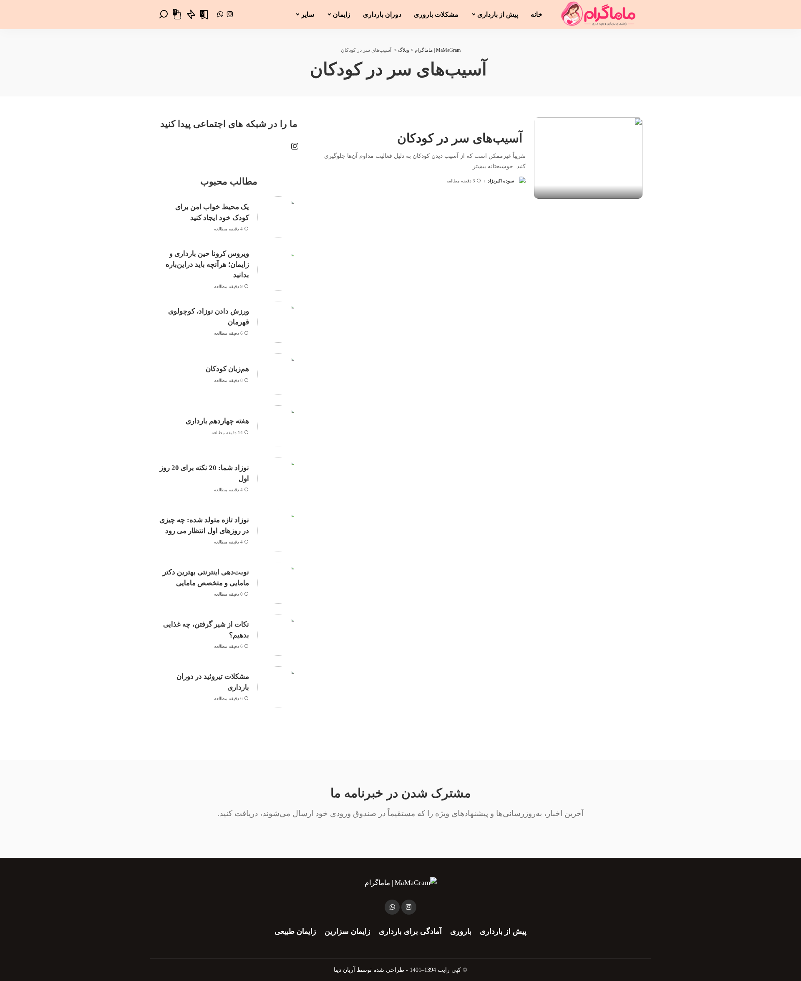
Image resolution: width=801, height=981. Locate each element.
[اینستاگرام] (230, 14)
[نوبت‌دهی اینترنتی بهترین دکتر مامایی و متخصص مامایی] (278, 583)
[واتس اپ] (220, 14)
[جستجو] (164, 14)
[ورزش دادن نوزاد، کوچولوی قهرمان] (278, 322)
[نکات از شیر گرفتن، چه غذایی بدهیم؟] (278, 635)
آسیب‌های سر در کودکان (461, 138)
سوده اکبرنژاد (501, 180)
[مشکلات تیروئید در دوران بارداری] (278, 687)
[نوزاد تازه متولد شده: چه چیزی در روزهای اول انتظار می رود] (278, 530)
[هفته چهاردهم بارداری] (278, 426)
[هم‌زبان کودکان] (278, 374)
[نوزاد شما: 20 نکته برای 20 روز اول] (278, 478)
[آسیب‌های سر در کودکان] (588, 158)
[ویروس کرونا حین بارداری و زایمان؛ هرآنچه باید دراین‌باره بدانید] (278, 270)
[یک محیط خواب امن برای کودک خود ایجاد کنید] (278, 217)
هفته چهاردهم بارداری (217, 421)
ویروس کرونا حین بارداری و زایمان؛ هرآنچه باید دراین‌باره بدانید (207, 264)
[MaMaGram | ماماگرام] (598, 14)
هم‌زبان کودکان (227, 369)
